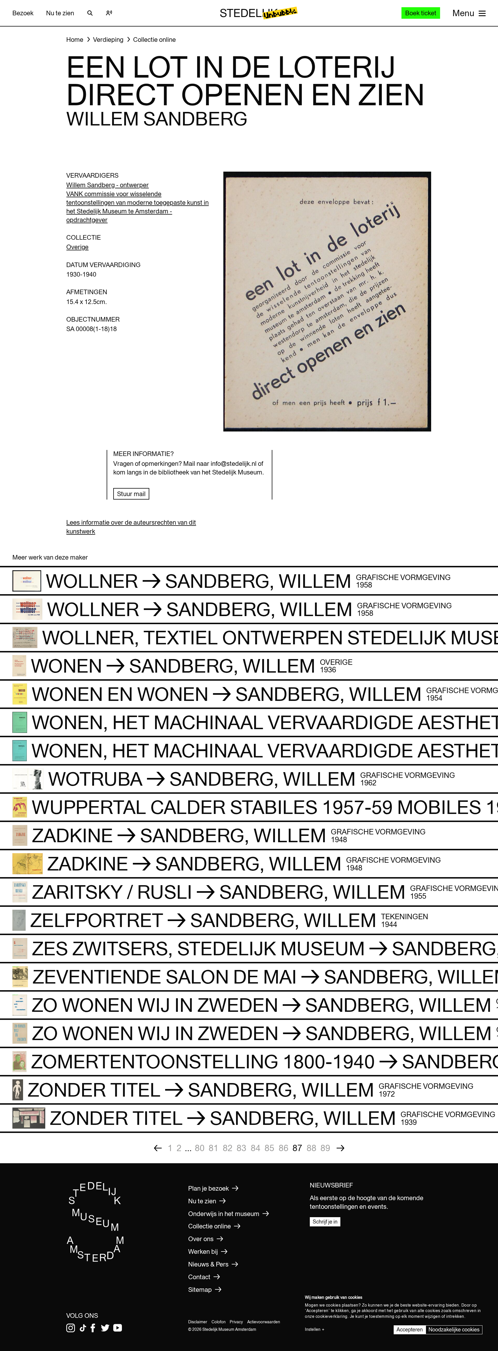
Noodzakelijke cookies (454, 1329)
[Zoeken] (90, 13)
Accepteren (410, 1329)
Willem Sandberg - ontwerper (107, 185)
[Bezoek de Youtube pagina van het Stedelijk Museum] (117, 1328)
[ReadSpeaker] (109, 13)
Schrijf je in (325, 1222)
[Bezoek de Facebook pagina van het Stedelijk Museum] (92, 1328)
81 (213, 1148)
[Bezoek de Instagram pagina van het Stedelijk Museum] (70, 1328)
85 (269, 1148)
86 (283, 1148)
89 (325, 1148)
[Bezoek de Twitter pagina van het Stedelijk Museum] (105, 1328)
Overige (77, 247)
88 (311, 1148)
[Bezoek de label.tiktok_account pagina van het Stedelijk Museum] (83, 1328)
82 (228, 1148)
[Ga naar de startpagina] (95, 1260)
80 (200, 1148)
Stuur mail (131, 494)
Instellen (312, 1329)
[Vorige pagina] (158, 1148)
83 (241, 1148)
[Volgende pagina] (340, 1148)
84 (256, 1148)
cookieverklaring (332, 1316)
